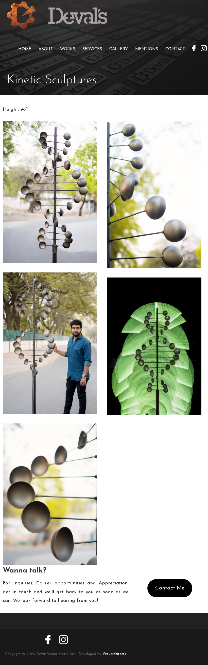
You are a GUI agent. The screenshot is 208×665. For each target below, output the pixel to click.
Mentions (146, 49)
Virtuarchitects (114, 654)
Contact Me (169, 588)
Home (24, 49)
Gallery (118, 49)
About (46, 49)
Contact (175, 49)
